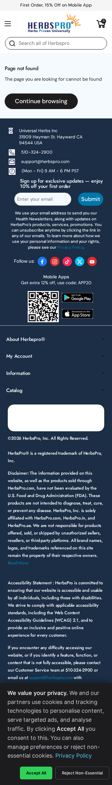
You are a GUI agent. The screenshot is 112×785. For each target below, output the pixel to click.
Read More (18, 563)
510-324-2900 (37, 152)
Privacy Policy (73, 755)
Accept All (36, 772)
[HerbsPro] (54, 24)
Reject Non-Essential (82, 772)
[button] (101, 23)
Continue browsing (41, 101)
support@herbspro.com (45, 161)
